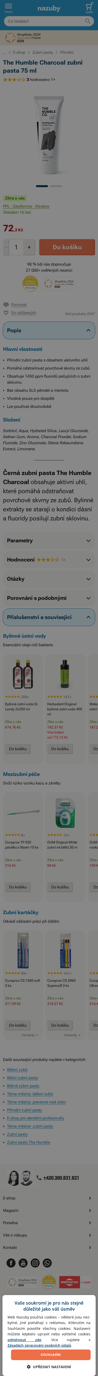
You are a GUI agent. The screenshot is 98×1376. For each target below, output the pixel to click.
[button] (49, 1367)
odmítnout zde (24, 1339)
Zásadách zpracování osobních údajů (39, 1345)
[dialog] (49, 1335)
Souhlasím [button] (51, 1354)
